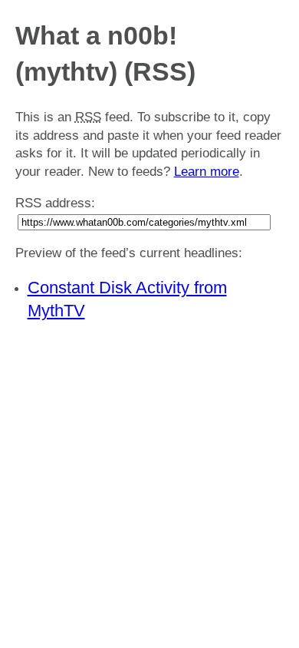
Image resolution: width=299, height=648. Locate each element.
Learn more (206, 171)
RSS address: (55, 203)
